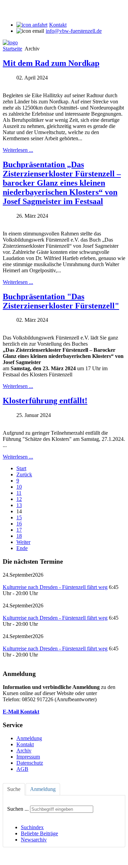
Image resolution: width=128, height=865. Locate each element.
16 (19, 524)
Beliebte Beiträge (39, 833)
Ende (22, 548)
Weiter (23, 542)
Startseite (12, 49)
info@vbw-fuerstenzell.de (74, 31)
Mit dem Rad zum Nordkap (51, 63)
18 (19, 536)
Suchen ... (18, 809)
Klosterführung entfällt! (45, 400)
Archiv (23, 750)
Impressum (28, 757)
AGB (22, 769)
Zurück (24, 474)
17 (19, 530)
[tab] (14, 789)
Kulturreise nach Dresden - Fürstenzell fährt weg (55, 587)
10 (19, 487)
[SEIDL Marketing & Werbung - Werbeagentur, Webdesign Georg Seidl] (9, 859)
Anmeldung (29, 738)
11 (19, 493)
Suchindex (32, 827)
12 (19, 499)
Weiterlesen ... (18, 150)
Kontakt (58, 25)
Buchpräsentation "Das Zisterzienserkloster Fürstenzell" (61, 301)
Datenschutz (29, 763)
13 (19, 505)
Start (21, 468)
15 (19, 517)
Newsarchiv (34, 839)
